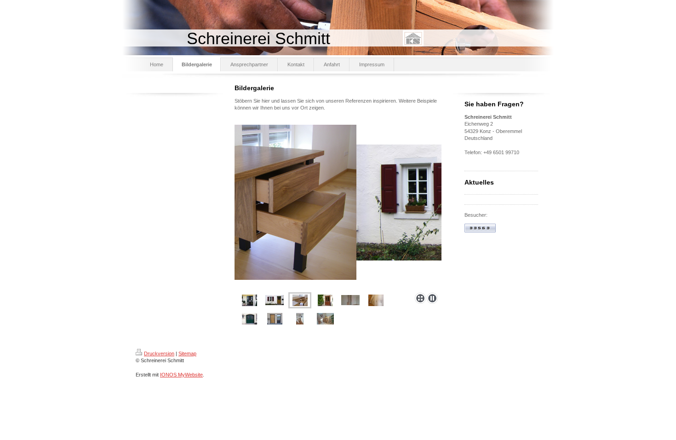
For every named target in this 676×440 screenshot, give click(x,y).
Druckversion (159, 353)
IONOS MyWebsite (181, 374)
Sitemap (187, 353)
